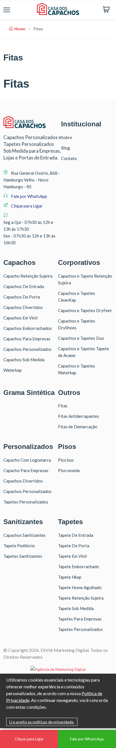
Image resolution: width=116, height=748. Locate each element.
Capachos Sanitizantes (24, 535)
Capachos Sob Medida (23, 359)
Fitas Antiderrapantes (78, 416)
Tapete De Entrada (75, 535)
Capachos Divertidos (23, 307)
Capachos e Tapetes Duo (81, 338)
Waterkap (12, 370)
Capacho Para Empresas (25, 470)
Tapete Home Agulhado (80, 587)
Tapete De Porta (73, 545)
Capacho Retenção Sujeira (27, 275)
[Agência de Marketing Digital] (58, 669)
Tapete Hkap (69, 577)
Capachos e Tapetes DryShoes (76, 324)
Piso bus (66, 459)
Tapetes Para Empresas (80, 618)
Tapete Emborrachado (78, 566)
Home (19, 29)
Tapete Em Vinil (72, 556)
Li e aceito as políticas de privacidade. (41, 721)
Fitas (63, 405)
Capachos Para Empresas (26, 338)
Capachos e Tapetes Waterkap (76, 369)
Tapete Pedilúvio (19, 545)
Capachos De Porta (21, 296)
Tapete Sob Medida (76, 608)
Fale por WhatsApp (29, 196)
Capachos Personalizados (27, 349)
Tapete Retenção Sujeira (81, 597)
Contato (69, 158)
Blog (65, 147)
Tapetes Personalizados (25, 501)
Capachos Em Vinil (20, 317)
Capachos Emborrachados (27, 328)
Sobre (66, 137)
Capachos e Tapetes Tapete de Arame (83, 352)
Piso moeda (69, 470)
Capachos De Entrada (23, 286)
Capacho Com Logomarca (27, 459)
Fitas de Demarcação (77, 426)
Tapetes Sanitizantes (22, 556)
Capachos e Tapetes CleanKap (76, 296)
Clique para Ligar (26, 205)
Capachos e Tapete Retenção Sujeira (85, 279)
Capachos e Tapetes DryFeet (85, 310)
